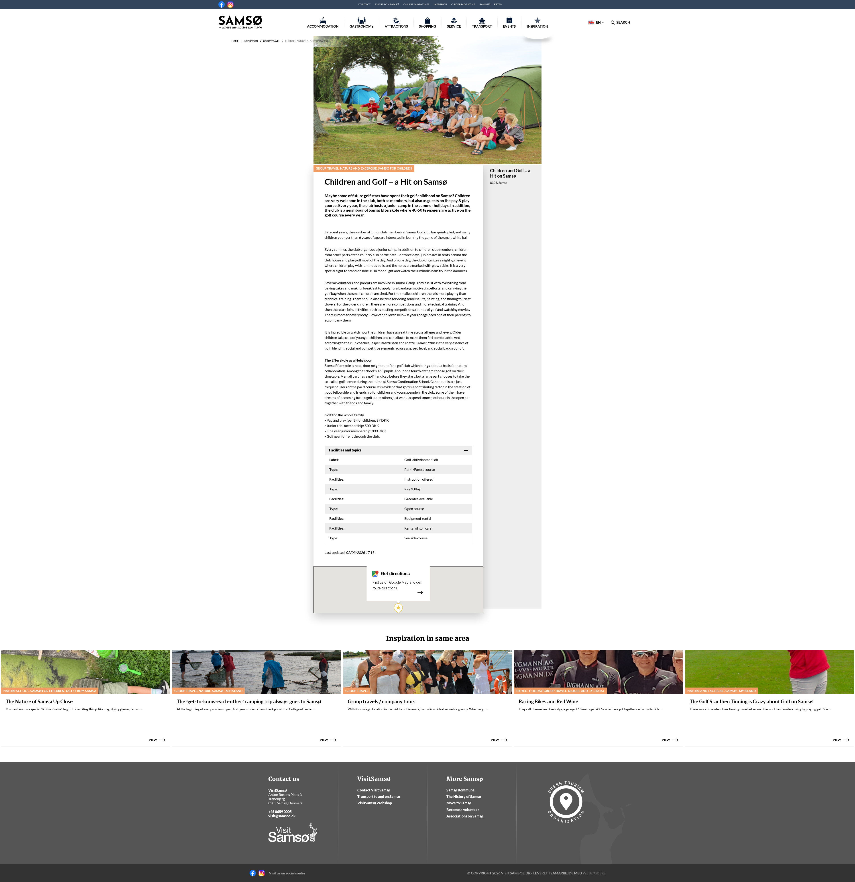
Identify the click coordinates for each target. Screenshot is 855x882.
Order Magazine (463, 4)
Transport (482, 26)
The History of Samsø (463, 803)
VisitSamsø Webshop (374, 809)
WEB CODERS (594, 880)
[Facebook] (221, 4)
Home (235, 41)
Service (454, 26)
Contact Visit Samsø (373, 797)
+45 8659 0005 (280, 818)
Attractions (396, 26)
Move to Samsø (458, 809)
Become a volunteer (462, 816)
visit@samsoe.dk (281, 822)
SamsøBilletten (491, 4)
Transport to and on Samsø (378, 803)
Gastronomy (362, 26)
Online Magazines (416, 4)
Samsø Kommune (460, 797)
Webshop (440, 4)
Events (509, 26)
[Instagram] (230, 4)
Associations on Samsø (464, 823)
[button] (398, 608)
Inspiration (537, 26)
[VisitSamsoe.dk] (240, 22)
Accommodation (322, 26)
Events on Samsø (387, 4)
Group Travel (271, 41)
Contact (364, 4)
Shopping (427, 26)
